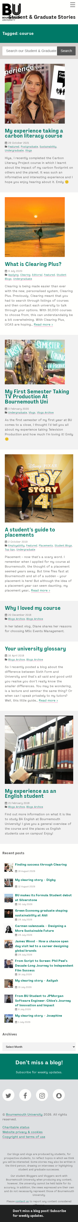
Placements (46, 545)
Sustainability (48, 146)
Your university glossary (35, 648)
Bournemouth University (11, 12)
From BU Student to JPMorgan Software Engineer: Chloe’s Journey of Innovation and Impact (43, 1001)
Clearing (25, 274)
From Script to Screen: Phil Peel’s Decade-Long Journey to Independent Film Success (44, 965)
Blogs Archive (16, 619)
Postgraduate (29, 146)
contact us (22, 1201)
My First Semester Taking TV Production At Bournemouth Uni (37, 396)
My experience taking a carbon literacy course (34, 133)
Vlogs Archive (45, 412)
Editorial (37, 274)
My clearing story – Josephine (38, 1015)
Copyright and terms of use (23, 1137)
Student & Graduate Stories (42, 17)
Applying (13, 274)
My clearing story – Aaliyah (36, 980)
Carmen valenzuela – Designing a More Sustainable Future (40, 928)
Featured (13, 146)
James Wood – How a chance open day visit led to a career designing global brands (41, 946)
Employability (16, 545)
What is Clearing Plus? (33, 264)
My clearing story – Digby (35, 880)
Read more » (43, 324)
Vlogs (28, 150)
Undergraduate (14, 150)
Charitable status (15, 1127)
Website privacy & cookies (22, 1132)
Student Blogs (63, 545)
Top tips (10, 549)
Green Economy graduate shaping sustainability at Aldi (41, 912)
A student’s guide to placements (30, 532)
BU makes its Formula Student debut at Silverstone (43, 897)
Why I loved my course (33, 608)
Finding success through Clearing (41, 864)
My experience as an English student (30, 794)
